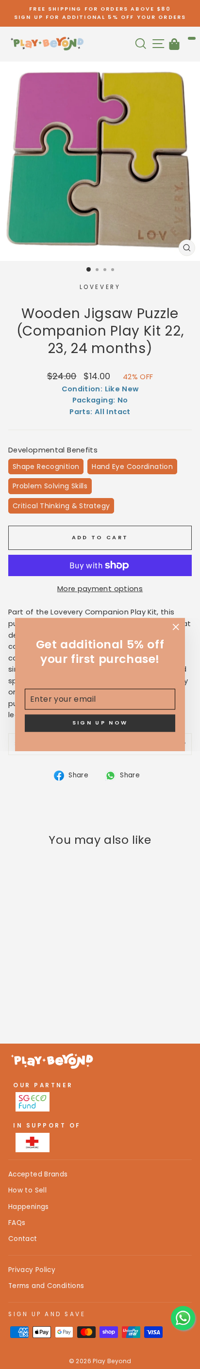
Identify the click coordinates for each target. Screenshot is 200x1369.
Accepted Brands (38, 1174)
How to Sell (27, 1190)
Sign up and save (47, 1314)
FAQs (16, 1222)
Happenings (28, 1206)
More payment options (100, 589)
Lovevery (100, 287)
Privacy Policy (31, 1269)
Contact (22, 1238)
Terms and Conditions (46, 1285)
